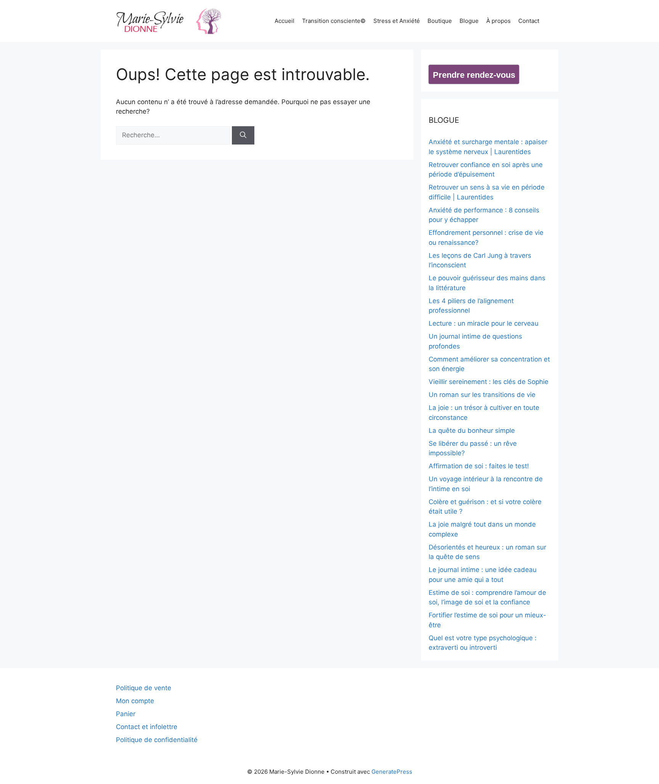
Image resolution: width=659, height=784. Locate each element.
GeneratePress (391, 771)
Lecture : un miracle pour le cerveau (483, 323)
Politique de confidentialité (157, 740)
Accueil (284, 20)
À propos (498, 20)
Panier (125, 714)
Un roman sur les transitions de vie (482, 394)
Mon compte (135, 701)
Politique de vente (143, 688)
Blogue (469, 20)
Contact (528, 20)
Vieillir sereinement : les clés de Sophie (488, 382)
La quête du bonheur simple (472, 430)
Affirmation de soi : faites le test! (479, 466)
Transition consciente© (334, 20)
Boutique (440, 20)
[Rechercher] (243, 135)
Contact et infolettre (146, 727)
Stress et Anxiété (396, 20)
